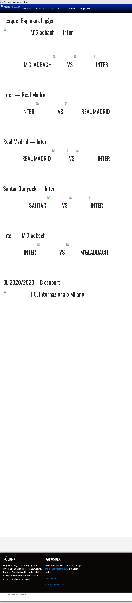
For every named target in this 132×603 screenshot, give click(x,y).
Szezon (56, 8)
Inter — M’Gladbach (24, 235)
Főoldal (27, 8)
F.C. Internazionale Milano (57, 294)
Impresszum (51, 578)
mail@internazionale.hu (56, 568)
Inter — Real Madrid (25, 94)
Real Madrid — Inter (25, 141)
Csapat (40, 8)
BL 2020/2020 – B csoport (31, 282)
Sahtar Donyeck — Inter (29, 188)
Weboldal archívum (54, 584)
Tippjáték (85, 8)
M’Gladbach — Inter (52, 32)
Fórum (71, 8)
